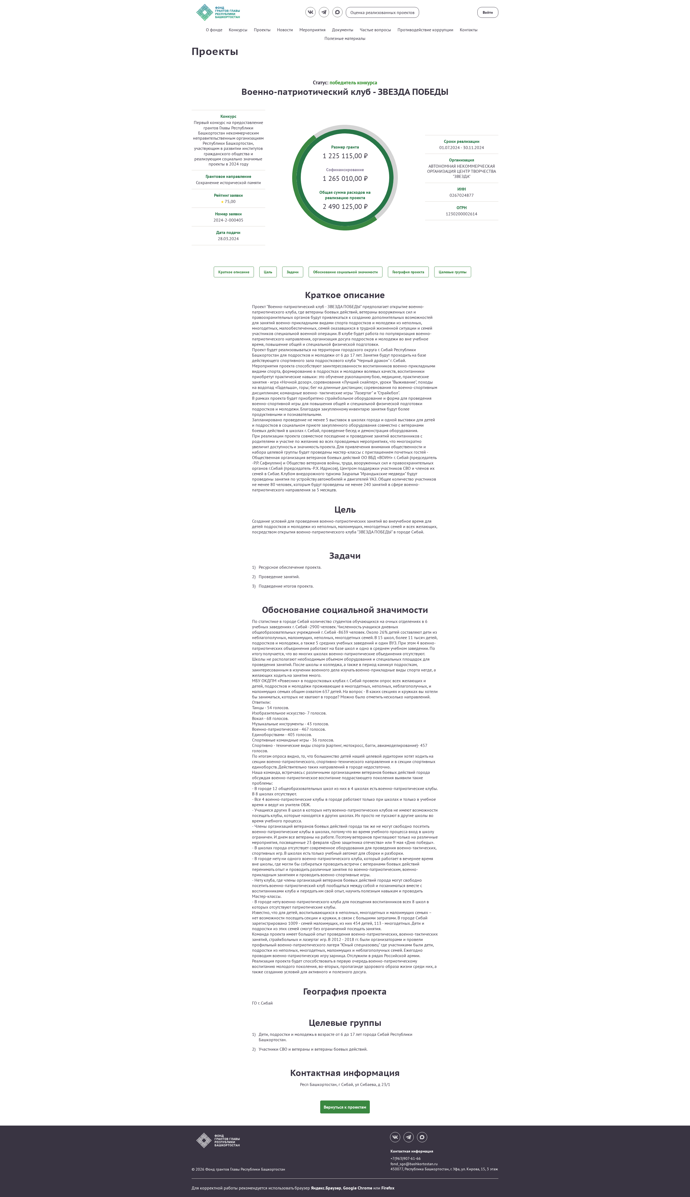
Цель (268, 272)
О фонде (214, 29)
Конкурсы (238, 29)
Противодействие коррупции (425, 29)
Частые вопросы (375, 29)
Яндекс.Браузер (326, 1188)
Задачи (293, 272)
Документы (342, 29)
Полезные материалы (345, 38)
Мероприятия (312, 29)
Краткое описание (233, 272)
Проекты (262, 29)
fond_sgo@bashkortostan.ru (414, 1163)
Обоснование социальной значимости (345, 272)
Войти (488, 12)
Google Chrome (357, 1188)
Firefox (387, 1188)
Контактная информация (412, 1151)
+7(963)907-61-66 (406, 1158)
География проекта (408, 272)
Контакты (469, 29)
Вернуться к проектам (345, 1107)
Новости (285, 29)
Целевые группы (453, 272)
